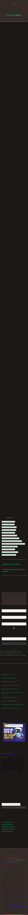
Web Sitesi (4, 621)
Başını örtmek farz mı (8, 524)
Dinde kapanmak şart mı (8, 532)
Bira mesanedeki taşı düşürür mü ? (10, 697)
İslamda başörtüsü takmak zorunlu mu (12, 541)
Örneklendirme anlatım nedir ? (9, 681)
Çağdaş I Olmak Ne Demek (11, 564)
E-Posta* (4, 614)
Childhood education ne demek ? (9, 678)
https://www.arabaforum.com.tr (11, 651)
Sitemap (22, 655)
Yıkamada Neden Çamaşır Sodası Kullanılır (13, 570)
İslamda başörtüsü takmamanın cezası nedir (13, 543)
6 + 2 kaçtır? (6, 636)
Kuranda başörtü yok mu (8, 549)
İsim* (3, 608)
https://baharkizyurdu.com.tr (10, 653)
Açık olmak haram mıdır (8, 521)
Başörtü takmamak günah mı (9, 527)
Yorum (3, 591)
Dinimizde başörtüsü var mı (9, 535)
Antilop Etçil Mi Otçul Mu (8, 826)
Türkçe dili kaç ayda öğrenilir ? (10, 701)
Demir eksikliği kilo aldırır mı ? (10, 689)
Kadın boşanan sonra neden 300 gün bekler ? (13, 704)
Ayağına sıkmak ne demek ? (8, 674)
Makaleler (10, 517)
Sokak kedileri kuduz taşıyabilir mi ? (11, 685)
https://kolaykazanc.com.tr (9, 655)
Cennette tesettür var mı (9, 530)
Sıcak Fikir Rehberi (14, 15)
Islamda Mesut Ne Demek (7, 831)
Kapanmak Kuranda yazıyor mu (10, 546)
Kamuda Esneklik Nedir (7, 822)
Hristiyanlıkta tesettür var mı (10, 538)
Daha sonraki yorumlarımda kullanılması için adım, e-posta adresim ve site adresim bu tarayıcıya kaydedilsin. (13, 631)
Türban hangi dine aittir (9, 554)
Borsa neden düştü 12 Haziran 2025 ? (11, 708)
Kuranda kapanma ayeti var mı (10, 552)
